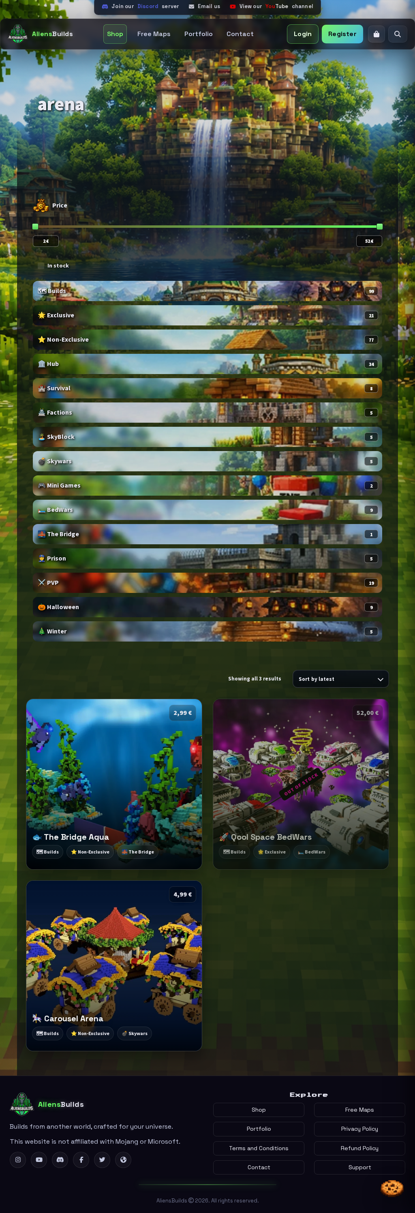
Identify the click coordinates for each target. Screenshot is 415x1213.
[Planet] (123, 1160)
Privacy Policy (359, 1128)
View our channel (276, 6)
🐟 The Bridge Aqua (70, 837)
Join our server (145, 6)
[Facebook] (81, 1160)
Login (303, 34)
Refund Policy (360, 1148)
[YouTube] (39, 1160)
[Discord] (60, 1160)
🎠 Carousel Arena (67, 1018)
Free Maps (154, 34)
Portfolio (198, 34)
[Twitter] (102, 1160)
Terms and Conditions (259, 1148)
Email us (209, 6)
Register (342, 34)
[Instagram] (18, 1160)
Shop (115, 34)
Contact (240, 34)
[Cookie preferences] (392, 1189)
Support (360, 1167)
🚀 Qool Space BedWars (265, 837)
